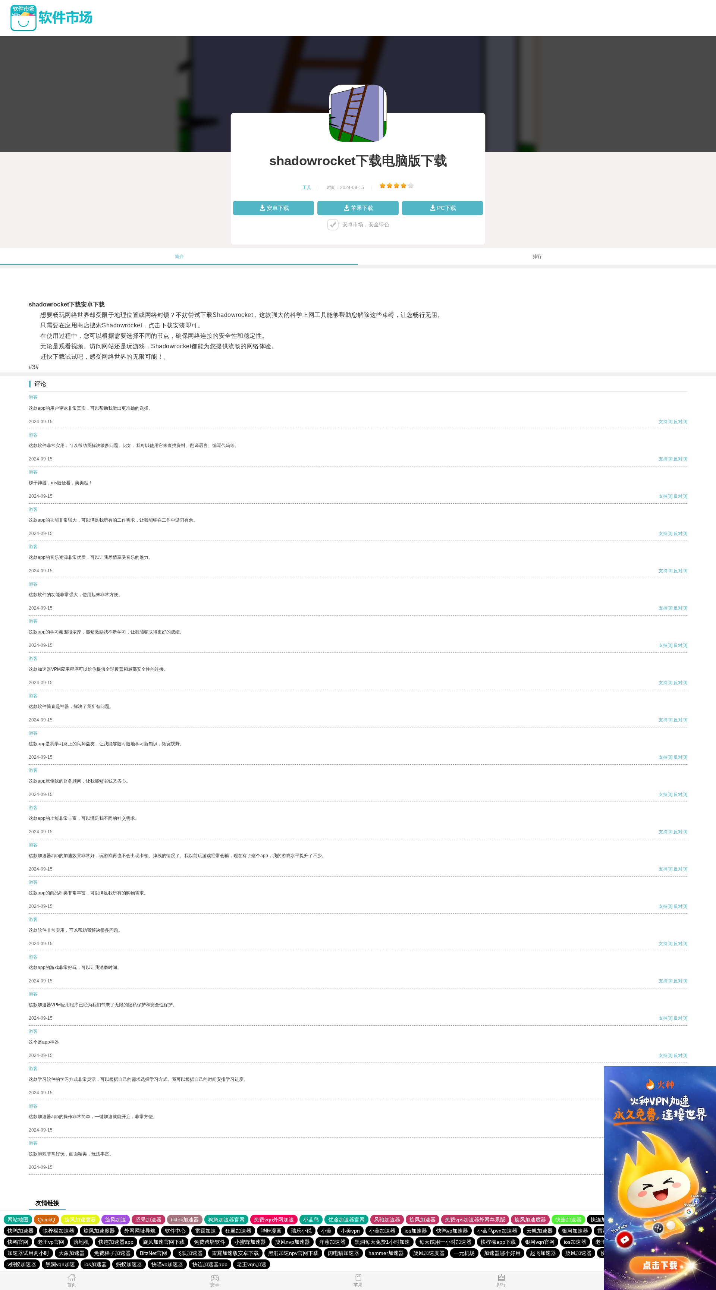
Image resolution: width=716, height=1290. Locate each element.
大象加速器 (72, 1253)
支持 (663, 421)
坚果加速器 (148, 1220)
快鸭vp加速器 (452, 1231)
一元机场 (464, 1253)
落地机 (81, 1242)
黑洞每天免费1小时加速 (382, 1242)
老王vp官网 (51, 1242)
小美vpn (350, 1231)
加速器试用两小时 (28, 1253)
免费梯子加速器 (112, 1253)
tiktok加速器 (185, 1220)
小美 (326, 1231)
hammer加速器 (386, 1253)
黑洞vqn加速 (60, 1264)
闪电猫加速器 (343, 1253)
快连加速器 (568, 1220)
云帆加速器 (540, 1231)
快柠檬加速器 (58, 1231)
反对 (677, 421)
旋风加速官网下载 (164, 1242)
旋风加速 (115, 1220)
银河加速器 (575, 1231)
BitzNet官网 (153, 1253)
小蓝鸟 (311, 1220)
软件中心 (175, 1231)
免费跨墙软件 (209, 1242)
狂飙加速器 (238, 1231)
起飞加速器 (543, 1253)
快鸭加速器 (20, 1231)
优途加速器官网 (346, 1220)
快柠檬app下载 (498, 1242)
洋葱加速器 (332, 1242)
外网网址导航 (140, 1231)
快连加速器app (116, 1242)
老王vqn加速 (251, 1264)
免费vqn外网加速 (274, 1220)
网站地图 (17, 1220)
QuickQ (46, 1220)
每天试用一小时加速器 (445, 1242)
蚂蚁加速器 (129, 1264)
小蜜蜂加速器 (250, 1242)
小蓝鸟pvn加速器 (497, 1231)
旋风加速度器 (80, 1220)
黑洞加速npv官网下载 (293, 1253)
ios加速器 (416, 1231)
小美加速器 (382, 1231)
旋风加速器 (422, 1220)
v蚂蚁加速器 (21, 1264)
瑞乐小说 (301, 1231)
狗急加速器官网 (226, 1220)
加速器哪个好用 (502, 1253)
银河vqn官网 (540, 1242)
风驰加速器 (387, 1220)
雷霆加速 (205, 1231)
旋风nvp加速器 (292, 1242)
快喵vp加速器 (167, 1264)
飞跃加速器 (189, 1253)
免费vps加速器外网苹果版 (475, 1220)
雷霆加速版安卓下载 (235, 1253)
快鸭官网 (17, 1242)
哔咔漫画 (271, 1231)
